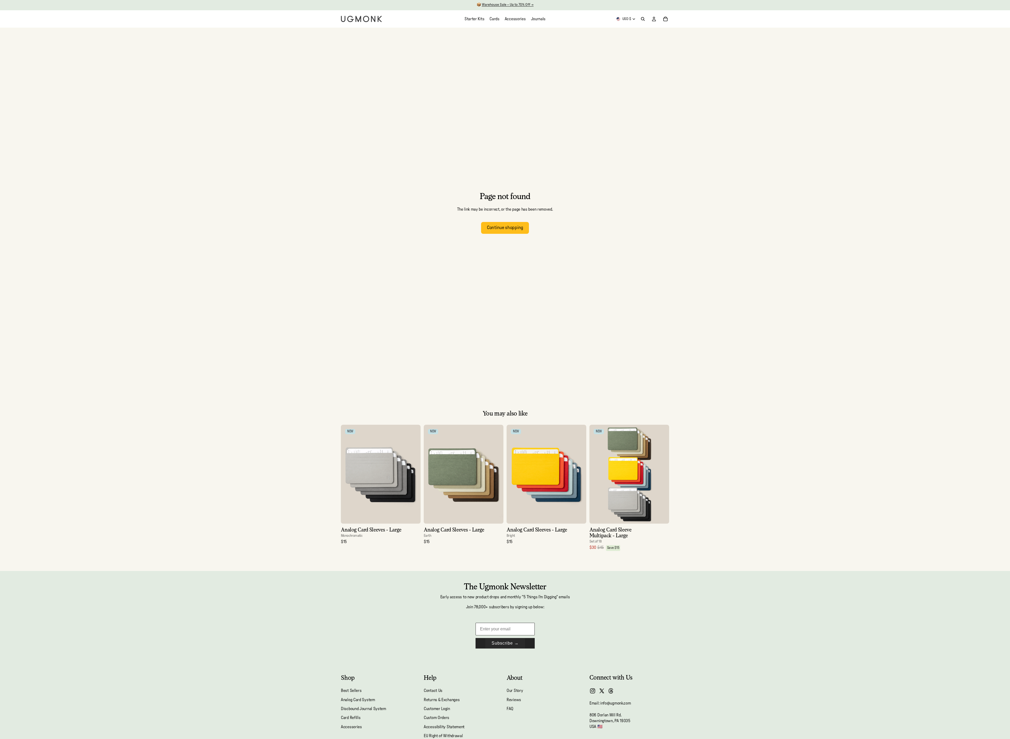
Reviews (514, 700)
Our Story (515, 691)
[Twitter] (602, 691)
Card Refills (350, 718)
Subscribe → (505, 643)
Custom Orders (436, 718)
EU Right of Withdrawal (443, 736)
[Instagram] (592, 691)
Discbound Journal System (363, 709)
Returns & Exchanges (441, 700)
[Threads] (611, 691)
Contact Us (433, 691)
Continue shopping (505, 227)
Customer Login (437, 709)
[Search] (643, 19)
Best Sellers (351, 691)
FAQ (510, 709)
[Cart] (665, 19)
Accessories (351, 727)
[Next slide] (413, 474)
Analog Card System (358, 700)
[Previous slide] (349, 474)
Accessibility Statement (444, 727)
